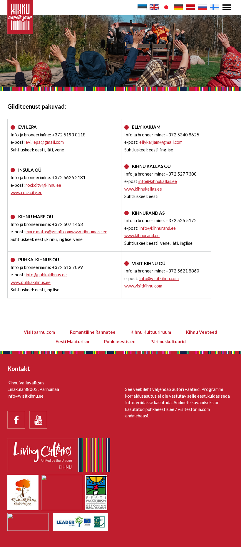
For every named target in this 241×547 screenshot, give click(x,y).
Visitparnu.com (39, 332)
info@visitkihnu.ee (25, 396)
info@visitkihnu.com (159, 278)
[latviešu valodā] (190, 7)
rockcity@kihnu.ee (43, 185)
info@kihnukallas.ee (157, 181)
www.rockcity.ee (26, 192)
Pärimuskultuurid (168, 341)
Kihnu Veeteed (201, 332)
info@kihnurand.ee (157, 228)
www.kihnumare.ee (89, 231)
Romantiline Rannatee (93, 332)
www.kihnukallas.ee (143, 188)
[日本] (166, 7)
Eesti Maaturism (72, 341)
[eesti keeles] (142, 7)
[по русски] (202, 7)
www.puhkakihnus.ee (31, 282)
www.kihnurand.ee (142, 235)
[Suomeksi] (214, 7)
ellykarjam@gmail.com (161, 142)
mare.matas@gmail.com (48, 231)
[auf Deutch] (178, 7)
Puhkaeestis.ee (119, 341)
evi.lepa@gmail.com (45, 142)
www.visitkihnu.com (143, 285)
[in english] (154, 7)
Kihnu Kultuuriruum (150, 332)
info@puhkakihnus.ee (46, 274)
